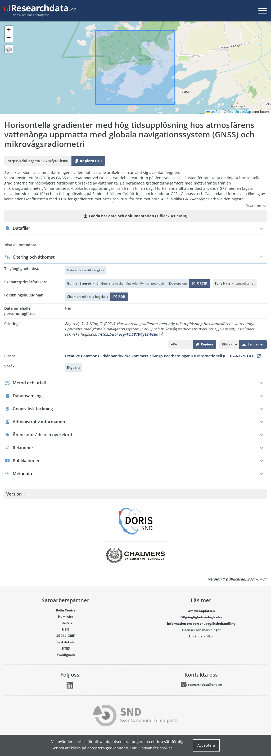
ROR (120, 297)
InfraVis (66, 623)
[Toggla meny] (262, 10)
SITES (65, 648)
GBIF (71, 635)
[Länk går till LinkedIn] (70, 685)
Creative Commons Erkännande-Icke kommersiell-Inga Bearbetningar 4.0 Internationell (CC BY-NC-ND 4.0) (160, 355)
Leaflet (215, 111)
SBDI (60, 635)
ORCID (201, 284)
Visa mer (254, 205)
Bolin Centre (65, 610)
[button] (9, 30)
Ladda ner (256, 344)
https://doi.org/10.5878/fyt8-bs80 (128, 334)
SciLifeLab (65, 642)
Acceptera (206, 745)
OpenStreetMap (239, 111)
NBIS (66, 629)
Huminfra (65, 616)
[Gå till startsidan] (39, 10)
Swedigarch (66, 654)
